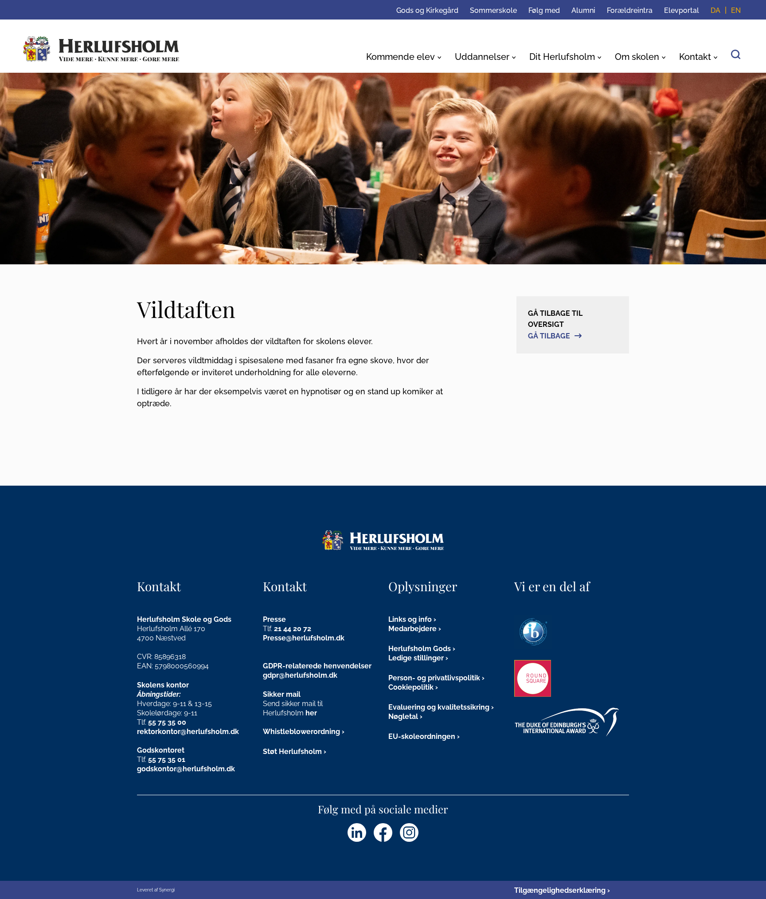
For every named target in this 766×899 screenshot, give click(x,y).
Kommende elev (400, 56)
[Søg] (736, 54)
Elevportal (681, 10)
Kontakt (695, 56)
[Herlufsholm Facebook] (383, 832)
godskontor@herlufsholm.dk (186, 769)
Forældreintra (630, 10)
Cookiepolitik (411, 687)
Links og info (410, 619)
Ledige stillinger (416, 658)
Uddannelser (482, 56)
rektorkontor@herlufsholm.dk (188, 731)
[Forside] (101, 49)
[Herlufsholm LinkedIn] (357, 832)
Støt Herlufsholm (292, 751)
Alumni (583, 10)
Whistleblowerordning (301, 731)
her (311, 713)
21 (278, 628)
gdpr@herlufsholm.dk (300, 675)
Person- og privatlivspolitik (434, 678)
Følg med (544, 10)
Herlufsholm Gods (419, 648)
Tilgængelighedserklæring (560, 890)
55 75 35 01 (166, 759)
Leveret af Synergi (156, 889)
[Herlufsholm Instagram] (409, 832)
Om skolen (637, 56)
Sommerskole (493, 10)
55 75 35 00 (167, 722)
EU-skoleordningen (421, 736)
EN (736, 10)
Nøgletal (403, 716)
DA (715, 10)
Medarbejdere (412, 628)
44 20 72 (297, 628)
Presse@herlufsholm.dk (303, 638)
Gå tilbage (549, 336)
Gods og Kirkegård (427, 10)
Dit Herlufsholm (562, 56)
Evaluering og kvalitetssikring (438, 707)
